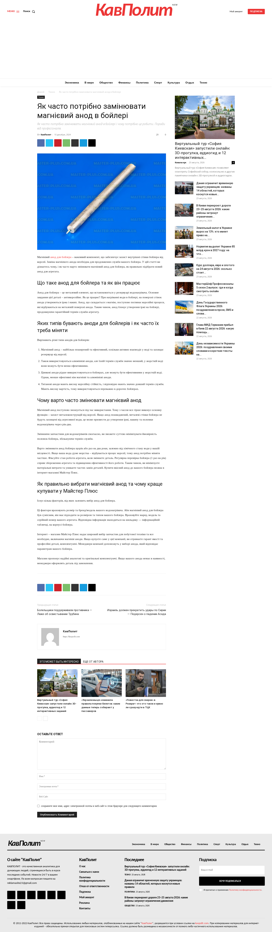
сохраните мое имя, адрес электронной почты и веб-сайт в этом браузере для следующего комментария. (99, 806)
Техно (51, 91)
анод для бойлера (60, 257)
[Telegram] (83, 143)
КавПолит (46, 134)
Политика (130, 892)
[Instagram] (21, 895)
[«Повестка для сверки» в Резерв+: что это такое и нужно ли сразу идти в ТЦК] (146, 683)
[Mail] (31, 895)
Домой (40, 91)
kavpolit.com (202, 923)
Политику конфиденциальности (245, 890)
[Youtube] (21, 905)
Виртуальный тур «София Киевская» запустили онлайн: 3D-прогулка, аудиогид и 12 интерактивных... (202, 150)
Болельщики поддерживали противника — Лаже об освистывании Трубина (64, 612)
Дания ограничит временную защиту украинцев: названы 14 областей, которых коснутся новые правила (153, 884)
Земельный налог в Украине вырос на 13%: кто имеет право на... (214, 231)
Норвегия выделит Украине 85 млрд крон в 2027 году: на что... (215, 250)
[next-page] (45, 718)
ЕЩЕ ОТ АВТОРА (93, 661)
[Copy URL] (92, 143)
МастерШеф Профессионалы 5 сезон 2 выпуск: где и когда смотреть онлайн (215, 287)
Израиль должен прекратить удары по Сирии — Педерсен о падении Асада (136, 612)
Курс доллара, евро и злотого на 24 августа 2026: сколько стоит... (215, 269)
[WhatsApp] (66, 143)
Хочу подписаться (230, 881)
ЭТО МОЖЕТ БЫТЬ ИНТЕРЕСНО (59, 661)
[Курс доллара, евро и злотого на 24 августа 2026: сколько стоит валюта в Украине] (184, 269)
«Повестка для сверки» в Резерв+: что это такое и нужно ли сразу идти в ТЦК (144, 704)
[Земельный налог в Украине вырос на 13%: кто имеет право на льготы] (184, 232)
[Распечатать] (75, 143)
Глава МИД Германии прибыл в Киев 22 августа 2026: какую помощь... (215, 328)
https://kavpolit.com (71, 636)
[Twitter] (49, 143)
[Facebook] (41, 143)
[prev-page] (39, 718)
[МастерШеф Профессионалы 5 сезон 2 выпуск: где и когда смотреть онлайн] (184, 288)
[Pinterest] (58, 143)
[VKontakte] (11, 905)
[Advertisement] (136, 51)
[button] (29, 11)
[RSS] (41, 895)
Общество (130, 906)
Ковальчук (180, 162)
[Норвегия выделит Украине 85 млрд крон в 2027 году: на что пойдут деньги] (184, 251)
